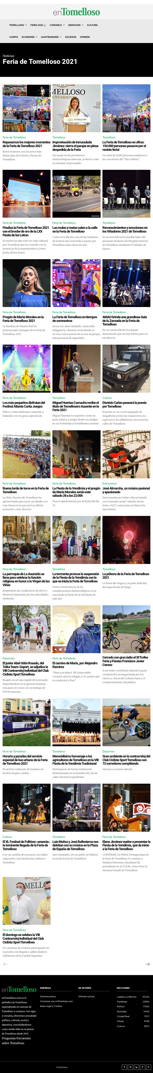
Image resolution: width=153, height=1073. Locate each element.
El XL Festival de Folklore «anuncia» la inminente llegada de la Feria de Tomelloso (26, 845)
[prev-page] (5, 964)
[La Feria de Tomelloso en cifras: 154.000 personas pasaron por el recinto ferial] (126, 108)
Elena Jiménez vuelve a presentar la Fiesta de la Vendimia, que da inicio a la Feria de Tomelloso (126, 845)
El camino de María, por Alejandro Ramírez (74, 665)
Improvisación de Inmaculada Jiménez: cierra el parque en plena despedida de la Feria (75, 146)
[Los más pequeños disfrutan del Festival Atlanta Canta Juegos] (27, 368)
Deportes (9, 658)
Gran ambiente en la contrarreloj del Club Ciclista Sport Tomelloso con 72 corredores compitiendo (126, 760)
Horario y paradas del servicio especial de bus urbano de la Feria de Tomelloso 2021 (25, 760)
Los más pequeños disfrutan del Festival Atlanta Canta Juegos (24, 404)
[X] (148, 1067)
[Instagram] (130, 1067)
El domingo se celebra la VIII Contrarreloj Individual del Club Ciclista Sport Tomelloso (23, 938)
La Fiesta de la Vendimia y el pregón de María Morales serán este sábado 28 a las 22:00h (76, 492)
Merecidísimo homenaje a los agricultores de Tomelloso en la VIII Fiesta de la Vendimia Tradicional (75, 760)
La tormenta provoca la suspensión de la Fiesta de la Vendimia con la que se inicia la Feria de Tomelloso (75, 577)
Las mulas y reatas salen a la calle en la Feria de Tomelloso (74, 229)
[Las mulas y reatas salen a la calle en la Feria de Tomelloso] (76, 194)
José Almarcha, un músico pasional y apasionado (126, 490)
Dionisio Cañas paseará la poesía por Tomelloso (124, 404)
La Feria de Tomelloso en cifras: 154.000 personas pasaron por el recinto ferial (124, 146)
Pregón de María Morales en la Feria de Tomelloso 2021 (23, 319)
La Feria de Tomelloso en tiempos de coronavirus (74, 319)
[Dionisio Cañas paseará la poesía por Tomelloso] (126, 368)
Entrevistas (109, 483)
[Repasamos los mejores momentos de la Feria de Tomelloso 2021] (27, 108)
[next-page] (147, 964)
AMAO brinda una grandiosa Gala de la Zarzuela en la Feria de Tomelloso (124, 320)
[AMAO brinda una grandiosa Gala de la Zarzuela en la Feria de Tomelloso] (126, 283)
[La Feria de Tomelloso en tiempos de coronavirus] (76, 283)
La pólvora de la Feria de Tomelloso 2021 (125, 576)
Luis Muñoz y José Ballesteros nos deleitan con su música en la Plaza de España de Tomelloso (75, 845)
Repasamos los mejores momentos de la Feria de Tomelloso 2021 (26, 144)
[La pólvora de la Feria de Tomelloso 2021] (126, 540)
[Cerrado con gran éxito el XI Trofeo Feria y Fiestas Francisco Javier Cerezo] (126, 629)
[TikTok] (142, 1067)
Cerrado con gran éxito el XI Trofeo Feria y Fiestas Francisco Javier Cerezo (125, 661)
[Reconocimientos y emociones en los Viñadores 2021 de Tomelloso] (126, 194)
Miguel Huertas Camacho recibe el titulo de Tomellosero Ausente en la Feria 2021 (75, 406)
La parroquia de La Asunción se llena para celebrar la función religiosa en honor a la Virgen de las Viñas (26, 579)
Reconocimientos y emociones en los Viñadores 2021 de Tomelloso (124, 229)
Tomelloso (58, 137)
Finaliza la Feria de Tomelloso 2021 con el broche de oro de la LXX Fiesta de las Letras (26, 231)
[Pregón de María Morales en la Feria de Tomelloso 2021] (27, 283)
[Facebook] (124, 1067)
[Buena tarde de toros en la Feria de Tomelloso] (27, 454)
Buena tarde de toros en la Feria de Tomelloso (26, 490)
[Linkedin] (136, 1067)
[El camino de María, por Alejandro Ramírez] (76, 629)
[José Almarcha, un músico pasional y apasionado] (126, 454)
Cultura (107, 398)
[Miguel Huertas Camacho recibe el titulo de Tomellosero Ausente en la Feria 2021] (76, 368)
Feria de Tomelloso (14, 137)
